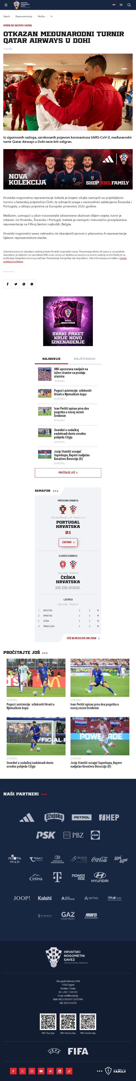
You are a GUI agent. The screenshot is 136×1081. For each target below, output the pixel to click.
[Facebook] (13, 1071)
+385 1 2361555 (69, 992)
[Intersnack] (121, 859)
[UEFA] (54, 1051)
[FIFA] (78, 1051)
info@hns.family (71, 996)
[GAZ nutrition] (68, 915)
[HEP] (109, 817)
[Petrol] (81, 817)
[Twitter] (22, 1071)
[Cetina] (36, 877)
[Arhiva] (129, 5)
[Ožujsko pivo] (54, 817)
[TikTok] (69, 1071)
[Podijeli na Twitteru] (16, 284)
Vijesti (6, 16)
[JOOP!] (21, 898)
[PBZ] (73, 835)
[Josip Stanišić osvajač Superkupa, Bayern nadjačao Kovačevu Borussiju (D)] (99, 736)
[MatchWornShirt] (91, 915)
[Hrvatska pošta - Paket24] (36, 859)
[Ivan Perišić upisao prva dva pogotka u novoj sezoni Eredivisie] (99, 678)
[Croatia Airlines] (78, 859)
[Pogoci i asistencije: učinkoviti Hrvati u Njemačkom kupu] (36, 678)
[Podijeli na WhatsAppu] (24, 284)
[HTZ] (15, 859)
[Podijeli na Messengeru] (32, 284)
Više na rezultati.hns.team (81, 638)
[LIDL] (95, 835)
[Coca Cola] (99, 859)
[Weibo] (50, 1071)
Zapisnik (66, 542)
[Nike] (27, 817)
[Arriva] (91, 898)
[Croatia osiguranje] (57, 859)
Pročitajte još (67, 472)
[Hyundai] (99, 877)
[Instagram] (32, 1071)
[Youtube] (41, 1071)
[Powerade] (78, 877)
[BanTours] (114, 898)
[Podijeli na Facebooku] (7, 284)
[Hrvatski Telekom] (57, 877)
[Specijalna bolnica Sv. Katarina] (44, 915)
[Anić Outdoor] (68, 898)
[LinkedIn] (59, 1071)
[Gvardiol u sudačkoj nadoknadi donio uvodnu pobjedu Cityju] (36, 736)
